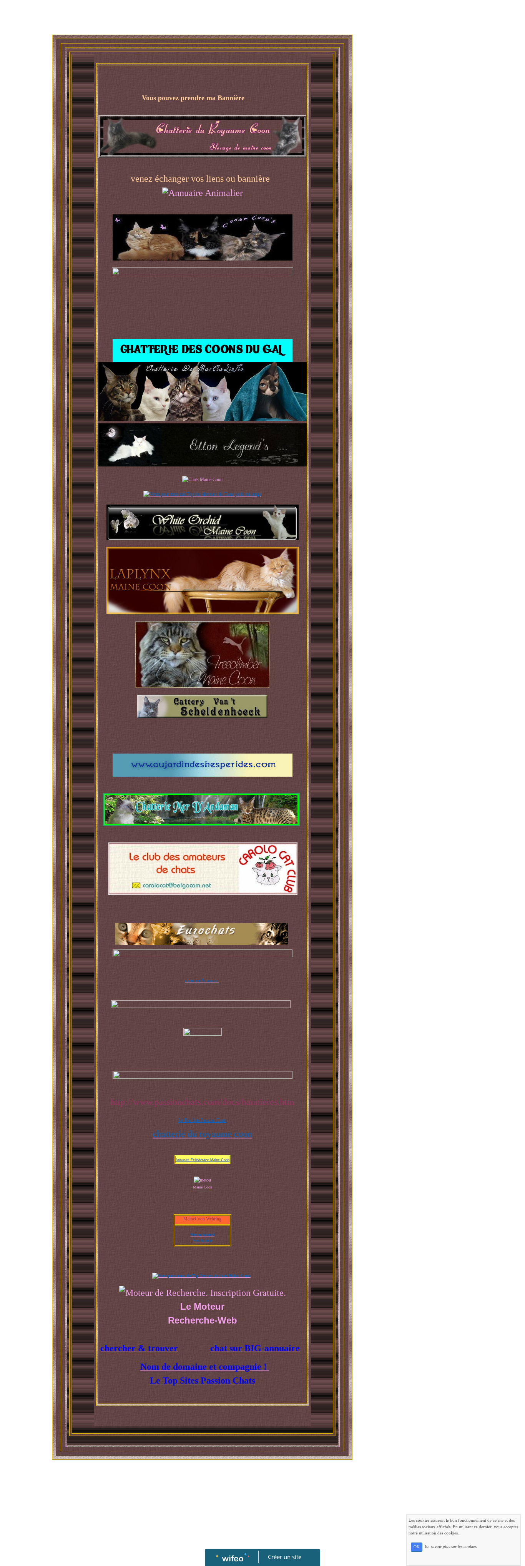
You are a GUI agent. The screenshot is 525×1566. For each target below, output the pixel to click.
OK (417, 1547)
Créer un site (284, 1557)
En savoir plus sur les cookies (451, 1546)
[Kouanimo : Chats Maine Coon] (202, 479)
